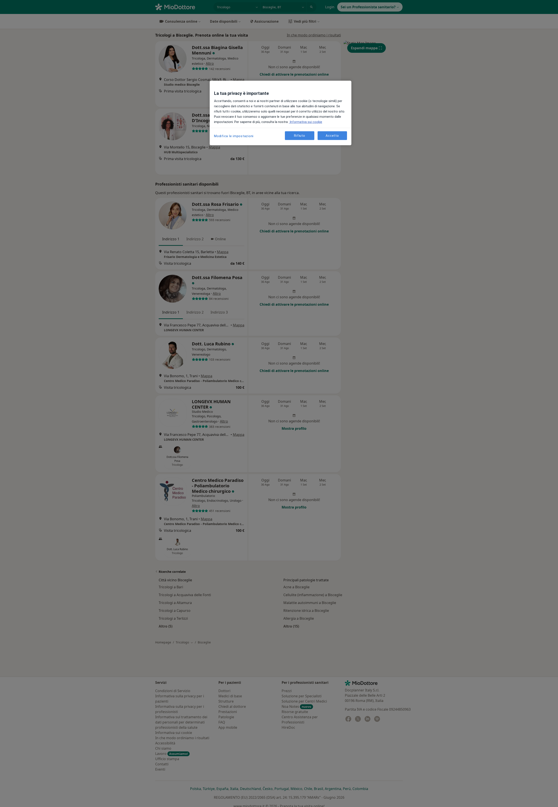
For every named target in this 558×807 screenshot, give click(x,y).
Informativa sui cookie (305, 122)
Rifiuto (299, 136)
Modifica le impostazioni (233, 136)
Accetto (332, 136)
